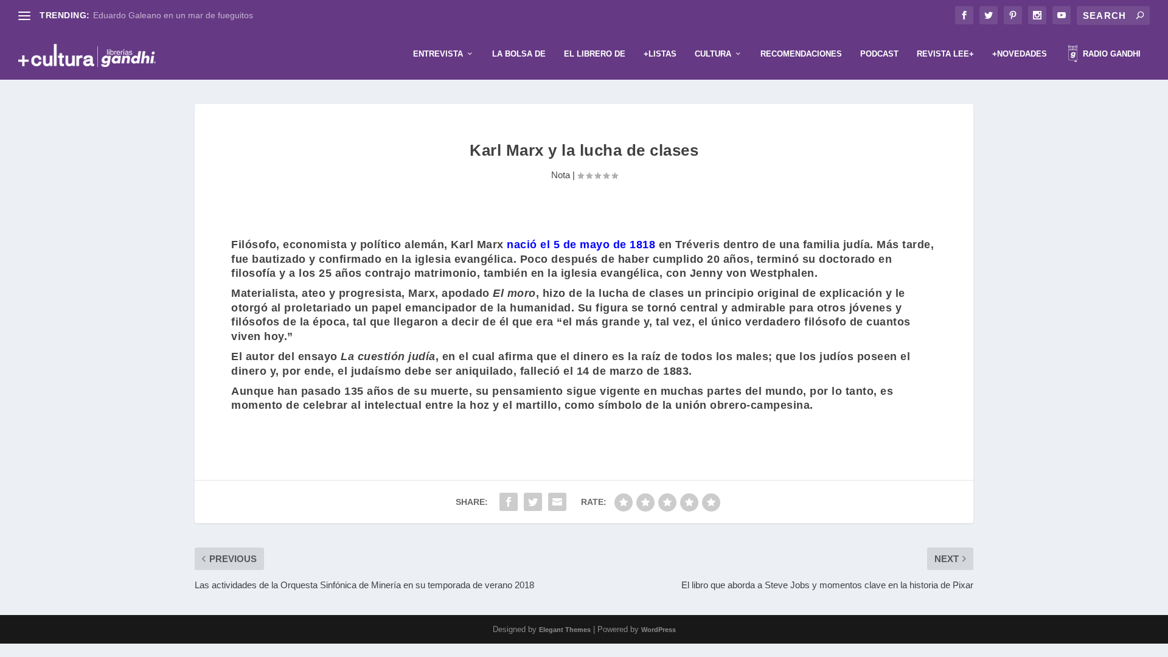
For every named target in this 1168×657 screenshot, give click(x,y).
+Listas (660, 53)
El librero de (594, 53)
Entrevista (438, 53)
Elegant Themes (565, 629)
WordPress (658, 629)
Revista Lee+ (945, 53)
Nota (560, 175)
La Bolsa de (519, 53)
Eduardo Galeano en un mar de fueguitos (173, 15)
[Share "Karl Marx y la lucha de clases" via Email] (557, 502)
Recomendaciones (801, 53)
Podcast (879, 53)
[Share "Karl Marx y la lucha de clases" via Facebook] (508, 502)
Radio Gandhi (1110, 53)
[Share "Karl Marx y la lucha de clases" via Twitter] (533, 502)
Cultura (713, 53)
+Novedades (1019, 53)
